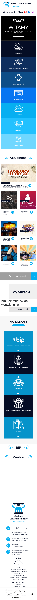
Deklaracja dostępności (18, 575)
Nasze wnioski (18, 565)
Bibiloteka (18, 584)
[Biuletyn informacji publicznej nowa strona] (20, 12)
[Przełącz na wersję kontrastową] (15, 12)
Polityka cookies (18, 573)
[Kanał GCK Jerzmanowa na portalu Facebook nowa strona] (29, 12)
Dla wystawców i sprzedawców (18, 571)
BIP (18, 447)
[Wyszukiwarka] (4, 12)
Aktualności (18, 157)
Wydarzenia (21, 292)
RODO (18, 567)
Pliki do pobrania (18, 564)
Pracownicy (18, 562)
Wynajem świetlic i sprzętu (18, 569)
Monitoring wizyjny (18, 579)
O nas (18, 560)
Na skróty (18, 321)
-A (7, 12)
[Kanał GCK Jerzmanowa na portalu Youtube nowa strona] (25, 12)
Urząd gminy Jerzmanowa (18, 586)
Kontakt (18, 457)
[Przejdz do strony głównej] (15, 5)
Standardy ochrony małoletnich (18, 577)
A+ (11, 12)
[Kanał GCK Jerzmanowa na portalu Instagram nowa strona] (33, 12)
